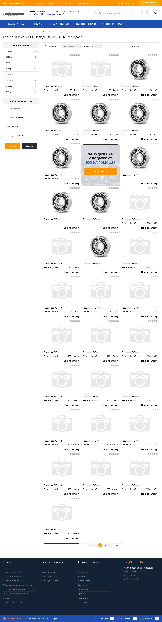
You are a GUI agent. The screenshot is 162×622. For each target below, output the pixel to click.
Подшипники (38, 24)
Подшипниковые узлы (59, 24)
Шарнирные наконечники (12, 602)
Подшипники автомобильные (14, 589)
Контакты (69, 3)
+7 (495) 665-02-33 (37, 11)
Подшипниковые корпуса (85, 24)
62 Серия (9, 69)
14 (35, 80)
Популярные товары (48, 572)
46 (35, 57)
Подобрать (100, 171)
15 (35, 74)
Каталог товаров (16, 24)
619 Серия (10, 63)
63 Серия (9, 86)
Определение (18, 3)
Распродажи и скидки (49, 576)
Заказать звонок (149, 3)
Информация (83, 589)
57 (35, 51)
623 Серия (10, 80)
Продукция (82, 594)
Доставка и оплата (87, 3)
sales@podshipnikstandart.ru (43, 14)
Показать (12, 146)
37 (35, 63)
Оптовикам (82, 585)
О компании (54, 3)
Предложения (83, 598)
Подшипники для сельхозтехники (15, 594)
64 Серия (9, 92)
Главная (39, 3)
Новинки (44, 568)
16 (35, 92)
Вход (121, 3)
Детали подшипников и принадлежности (18, 585)
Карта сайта (82, 602)
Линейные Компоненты (112, 24)
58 (35, 69)
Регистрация (130, 3)
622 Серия (10, 74)
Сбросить (29, 146)
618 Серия (10, 57)
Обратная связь (13, 619)
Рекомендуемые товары (50, 581)
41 (35, 86)
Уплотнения (7, 598)
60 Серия (9, 51)
